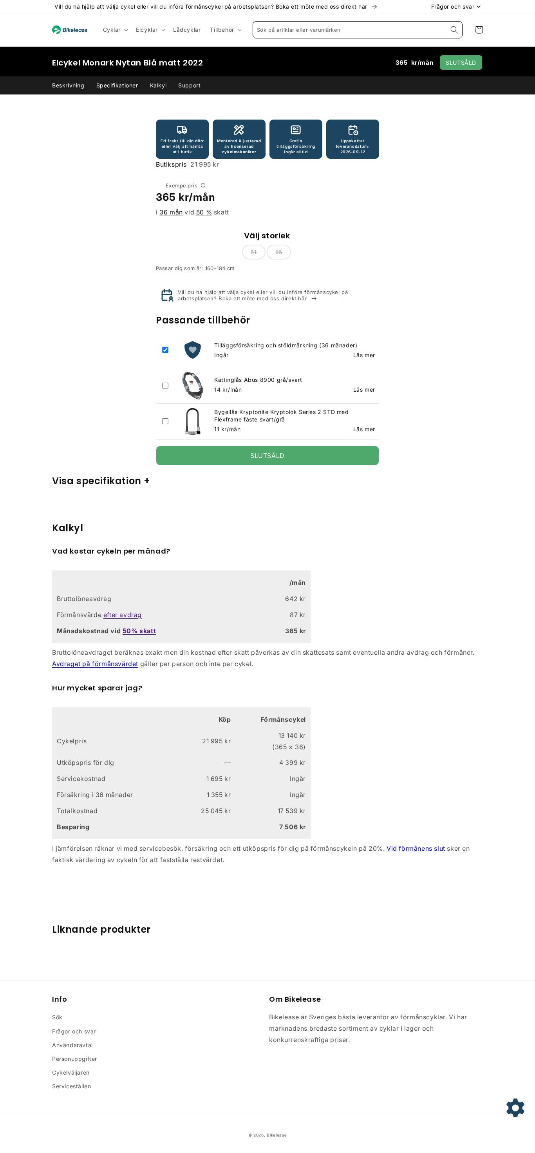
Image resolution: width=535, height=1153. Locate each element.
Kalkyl (158, 85)
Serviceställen (71, 1086)
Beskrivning (68, 85)
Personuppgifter (74, 1058)
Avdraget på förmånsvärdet (95, 664)
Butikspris (171, 164)
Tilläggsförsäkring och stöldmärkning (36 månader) (285, 345)
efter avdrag (122, 615)
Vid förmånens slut (416, 848)
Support (189, 85)
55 (278, 252)
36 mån (171, 212)
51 (254, 252)
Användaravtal (72, 1045)
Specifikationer (117, 85)
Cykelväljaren (71, 1072)
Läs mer (364, 355)
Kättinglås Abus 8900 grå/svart (258, 379)
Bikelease (277, 1135)
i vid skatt (192, 212)
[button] (115, 30)
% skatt (139, 631)
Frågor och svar (74, 1031)
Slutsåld (461, 62)
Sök (57, 1017)
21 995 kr (187, 164)
